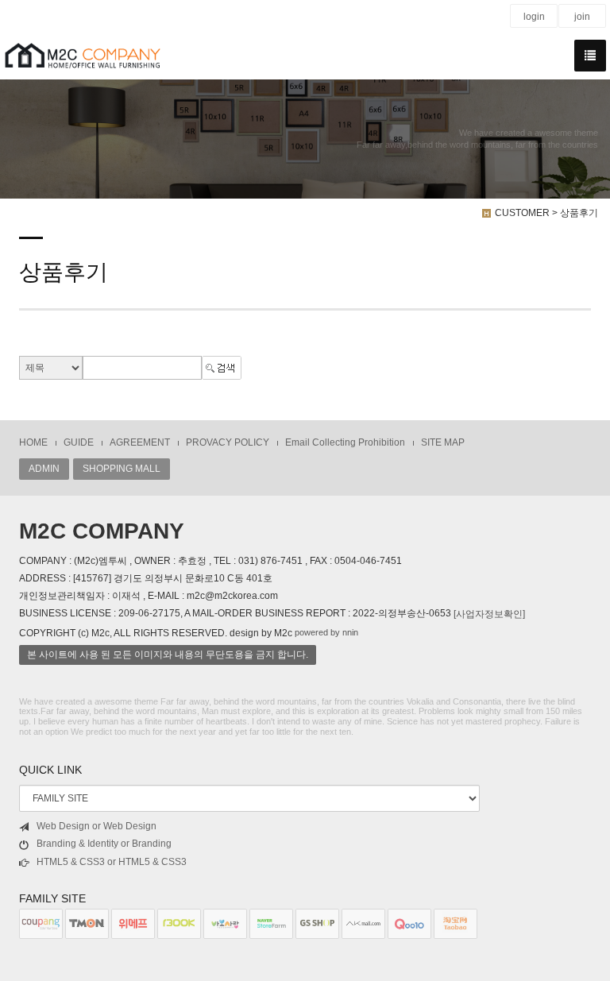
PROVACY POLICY (227, 442)
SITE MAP (443, 442)
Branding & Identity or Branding (104, 843)
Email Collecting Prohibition (345, 442)
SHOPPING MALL (121, 468)
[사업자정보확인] (489, 614)
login (534, 16)
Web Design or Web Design (96, 826)
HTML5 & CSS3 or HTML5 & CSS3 (112, 861)
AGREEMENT (140, 442)
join (582, 16)
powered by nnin (326, 632)
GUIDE (79, 442)
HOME (33, 442)
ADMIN (44, 468)
